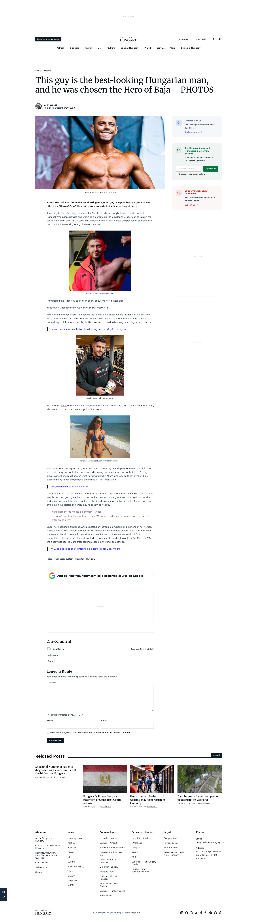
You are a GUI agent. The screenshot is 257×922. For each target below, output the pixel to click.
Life (99, 48)
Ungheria (72, 880)
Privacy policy (171, 843)
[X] (196, 912)
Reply (50, 661)
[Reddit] (215, 912)
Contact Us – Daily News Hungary (47, 846)
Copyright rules (171, 838)
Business (74, 48)
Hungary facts (107, 871)
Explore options (192, 132)
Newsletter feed (140, 838)
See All (216, 755)
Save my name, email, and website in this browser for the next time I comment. (90, 732)
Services (161, 48)
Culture (111, 48)
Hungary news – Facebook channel (141, 870)
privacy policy (197, 174)
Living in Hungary (191, 48)
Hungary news (74, 838)
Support (39, 872)
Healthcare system (63, 558)
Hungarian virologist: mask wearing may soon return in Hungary (147, 800)
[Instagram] (191, 912)
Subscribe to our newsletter (48, 39)
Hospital (79, 558)
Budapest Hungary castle (112, 891)
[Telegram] (210, 912)
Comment (52, 682)
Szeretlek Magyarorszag (74, 213)
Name (50, 720)
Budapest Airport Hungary (108, 877)
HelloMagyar (184, 39)
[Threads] (220, 912)
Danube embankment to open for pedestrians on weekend (198, 798)
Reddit (135, 852)
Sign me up (211, 168)
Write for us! (41, 867)
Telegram (136, 847)
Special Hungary (130, 48)
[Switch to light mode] (220, 39)
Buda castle (106, 895)
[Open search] (214, 39)
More (172, 48)
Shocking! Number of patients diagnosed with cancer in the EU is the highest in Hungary (57, 770)
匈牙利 (70, 885)
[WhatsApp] (206, 912)
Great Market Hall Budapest (109, 884)
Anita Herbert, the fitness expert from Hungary (77, 511)
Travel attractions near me (111, 853)
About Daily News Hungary (44, 839)
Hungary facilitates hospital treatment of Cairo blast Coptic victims (102, 800)
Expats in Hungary (109, 866)
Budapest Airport (108, 843)
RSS (134, 857)
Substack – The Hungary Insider (144, 863)
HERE (64, 405)
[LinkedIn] (181, 912)
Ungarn (71, 876)
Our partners (41, 862)
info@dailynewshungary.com (210, 842)
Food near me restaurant (112, 847)
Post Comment (55, 740)
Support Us (201, 39)
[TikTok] (201, 912)
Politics (60, 48)
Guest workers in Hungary (108, 860)
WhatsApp (137, 843)
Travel (88, 48)
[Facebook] (186, 912)
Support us (190, 205)
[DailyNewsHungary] (128, 39)
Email (105, 720)
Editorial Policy (171, 847)
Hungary (90, 558)
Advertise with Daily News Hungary (174, 853)
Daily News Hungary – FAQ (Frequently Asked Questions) (46, 855)
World (147, 48)
